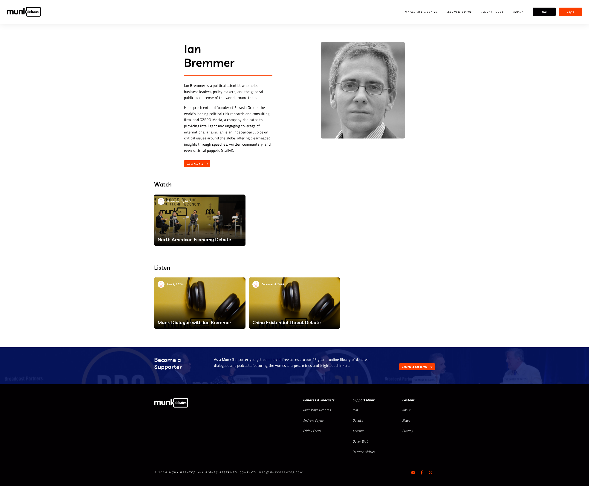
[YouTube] (413, 472)
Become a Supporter (414, 366)
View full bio (194, 164)
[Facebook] (421, 472)
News (406, 420)
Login (570, 12)
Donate (357, 420)
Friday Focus (492, 12)
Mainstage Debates (421, 12)
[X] (430, 472)
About (518, 12)
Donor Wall (360, 441)
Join (544, 12)
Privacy (407, 430)
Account (358, 430)
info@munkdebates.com (280, 472)
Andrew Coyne (459, 12)
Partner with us (363, 451)
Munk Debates (24, 12)
